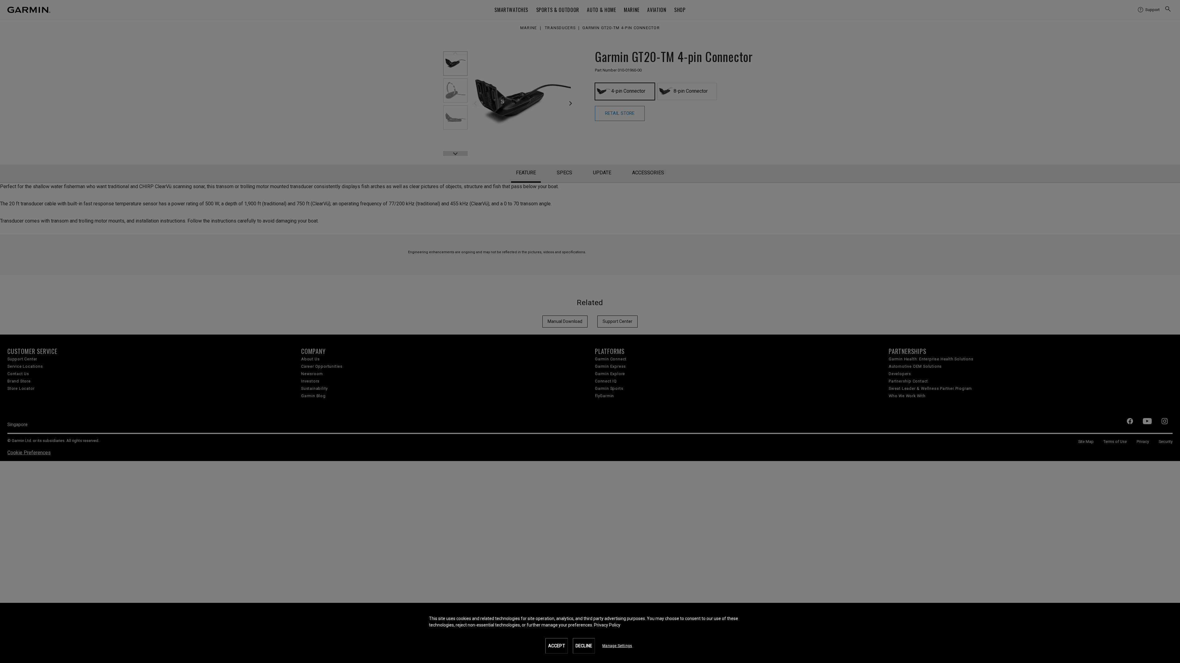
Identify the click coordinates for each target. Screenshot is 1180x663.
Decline (584, 645)
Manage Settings (617, 646)
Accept (556, 645)
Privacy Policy (607, 624)
